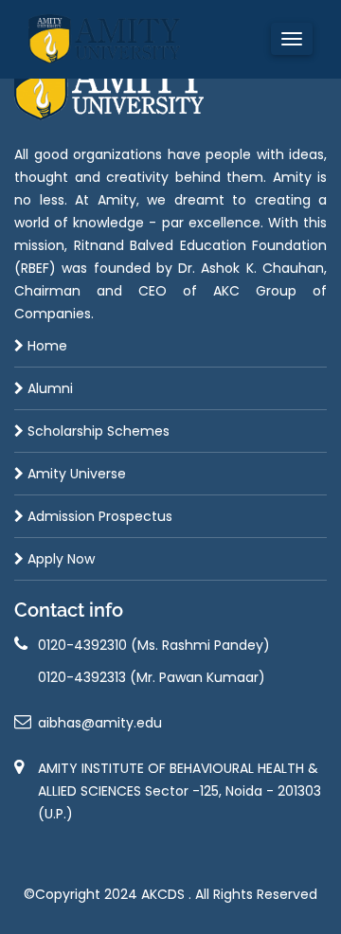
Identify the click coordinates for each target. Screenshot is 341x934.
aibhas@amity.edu (100, 722)
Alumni (48, 388)
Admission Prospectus (98, 516)
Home (45, 345)
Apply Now (59, 558)
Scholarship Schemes (97, 431)
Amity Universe (75, 473)
